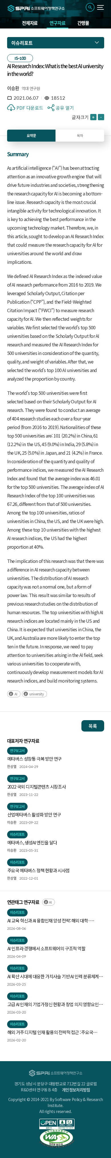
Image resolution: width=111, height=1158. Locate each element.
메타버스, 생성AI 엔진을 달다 (32, 842)
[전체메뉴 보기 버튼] (100, 7)
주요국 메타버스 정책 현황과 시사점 (38, 870)
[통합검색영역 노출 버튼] (90, 7)
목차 (80, 135)
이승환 (13, 88)
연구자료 (57, 22)
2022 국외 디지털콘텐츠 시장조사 (36, 786)
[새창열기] (57, 1124)
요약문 (31, 135)
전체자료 (30, 22)
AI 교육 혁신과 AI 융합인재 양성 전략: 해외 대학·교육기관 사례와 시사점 (48, 920)
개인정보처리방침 (76, 1089)
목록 (93, 725)
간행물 (83, 22)
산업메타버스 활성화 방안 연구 (34, 814)
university (36, 693)
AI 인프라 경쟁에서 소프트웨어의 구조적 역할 (46, 948)
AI (16, 693)
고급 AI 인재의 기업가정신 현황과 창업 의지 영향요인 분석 (53, 1004)
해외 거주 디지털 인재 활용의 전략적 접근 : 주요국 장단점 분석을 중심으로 (50, 1032)
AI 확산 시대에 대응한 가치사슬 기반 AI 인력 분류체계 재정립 (53, 976)
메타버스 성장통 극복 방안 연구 (34, 758)
